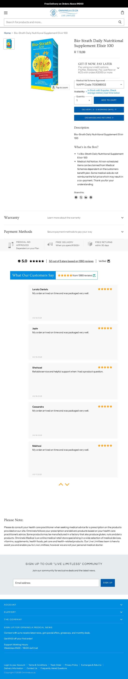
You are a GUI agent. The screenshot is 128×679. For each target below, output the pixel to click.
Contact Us (32, 668)
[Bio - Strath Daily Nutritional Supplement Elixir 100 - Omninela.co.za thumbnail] (9, 44)
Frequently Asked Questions (54, 668)
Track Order (55, 665)
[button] (61, 485)
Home (7, 33)
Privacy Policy (71, 665)
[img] (65, 275)
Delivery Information (13, 668)
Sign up (107, 583)
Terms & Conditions (38, 665)
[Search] (120, 22)
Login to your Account (14, 665)
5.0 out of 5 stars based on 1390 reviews (71, 261)
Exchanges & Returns (91, 665)
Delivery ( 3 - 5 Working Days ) (98, 110)
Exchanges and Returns (98, 118)
